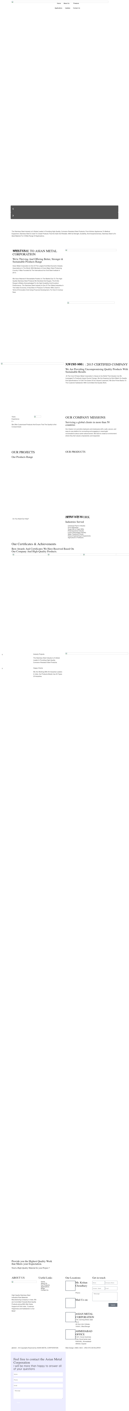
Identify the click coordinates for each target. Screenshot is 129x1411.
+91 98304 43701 (81, 1288)
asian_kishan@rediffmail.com (85, 1305)
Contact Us (76, 8)
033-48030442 (79, 1294)
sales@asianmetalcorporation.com (87, 1309)
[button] (64, 209)
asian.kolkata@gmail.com (84, 1302)
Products (76, 3)
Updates (67, 8)
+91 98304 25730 (81, 1290)
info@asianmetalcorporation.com (86, 1307)
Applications (58, 8)
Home (59, 3)
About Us (66, 3)
